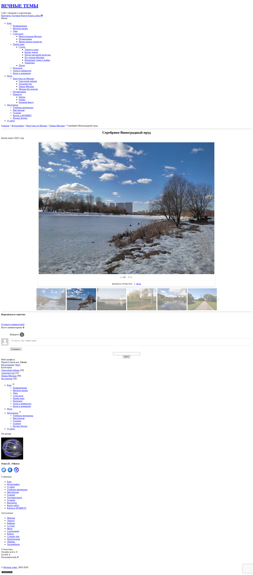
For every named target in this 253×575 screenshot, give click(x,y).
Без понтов (6, 378)
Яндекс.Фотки (20, 118)
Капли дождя (31, 52)
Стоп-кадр (18, 34)
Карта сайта (34, 15)
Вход (17, 365)
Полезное (17, 68)
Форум (24, 15)
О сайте (11, 120)
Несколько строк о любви (37, 60)
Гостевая (16, 15)
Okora (138, 284)
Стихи (22, 47)
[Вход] (22, 334)
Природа (17, 94)
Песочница (12, 105)
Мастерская (18, 110)
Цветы (22, 97)
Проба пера (18, 44)
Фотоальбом (17, 125)
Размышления (20, 26)
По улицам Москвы (34, 57)
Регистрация (7, 365)
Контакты (6, 15)
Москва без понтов (28, 89)
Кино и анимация (22, 73)
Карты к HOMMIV (22, 115)
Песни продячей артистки (38, 55)
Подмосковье (25, 39)
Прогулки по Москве (23, 78)
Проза (22, 65)
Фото (9, 76)
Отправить (15, 349)
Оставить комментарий (12, 324)
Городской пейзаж (28, 81)
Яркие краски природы (30, 41)
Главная (5, 125)
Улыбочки (30, 62)
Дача (15, 31)
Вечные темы (10, 567)
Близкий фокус (26, 102)
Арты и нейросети (22, 70)
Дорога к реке (32, 49)
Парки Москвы (26, 86)
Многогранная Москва (30, 36)
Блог (9, 23)
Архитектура (25, 84)
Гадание (17, 113)
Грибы (22, 99)
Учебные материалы (23, 107)
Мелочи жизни (20, 28)
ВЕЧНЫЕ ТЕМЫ (19, 5)
